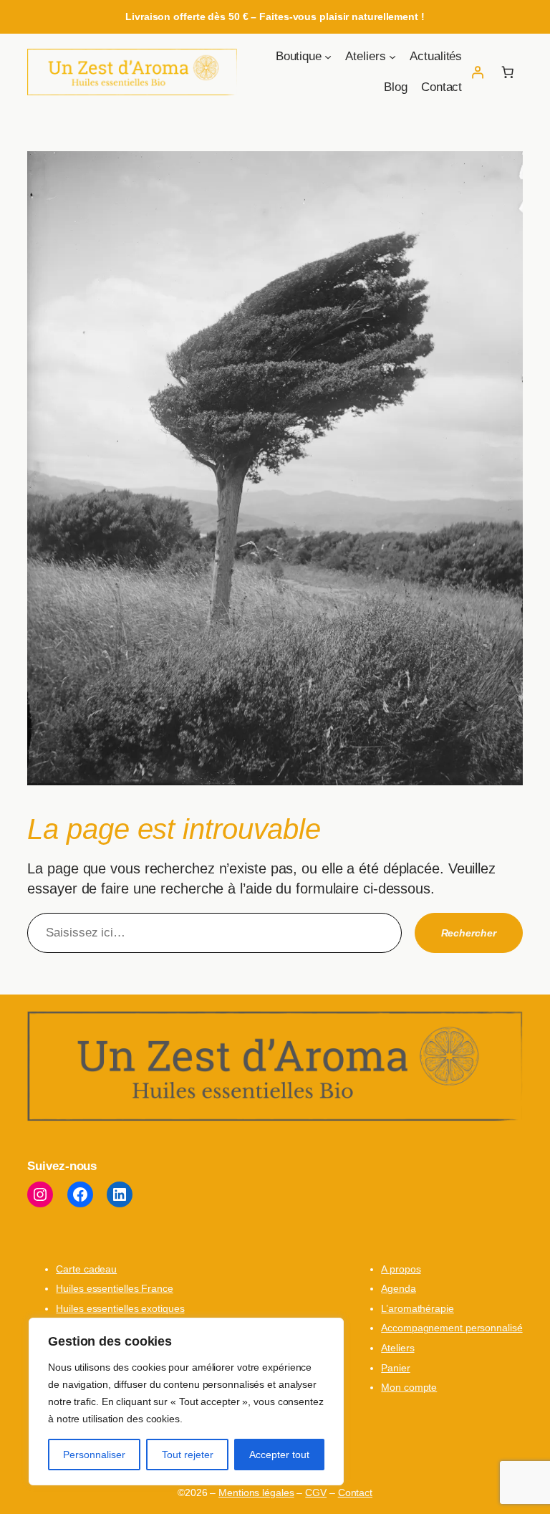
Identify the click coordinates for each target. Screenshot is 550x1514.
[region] (186, 1401)
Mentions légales (256, 1492)
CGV (316, 1492)
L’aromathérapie (417, 1308)
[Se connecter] (477, 72)
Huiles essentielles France (114, 1288)
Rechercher (468, 933)
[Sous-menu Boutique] (328, 56)
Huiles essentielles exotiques (120, 1308)
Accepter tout (279, 1454)
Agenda (398, 1288)
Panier (395, 1368)
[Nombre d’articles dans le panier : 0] (507, 72)
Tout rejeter (187, 1454)
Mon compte (409, 1387)
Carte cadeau (86, 1269)
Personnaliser (94, 1454)
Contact (355, 1492)
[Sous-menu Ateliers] (392, 56)
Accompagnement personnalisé (451, 1327)
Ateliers (397, 1348)
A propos (400, 1269)
